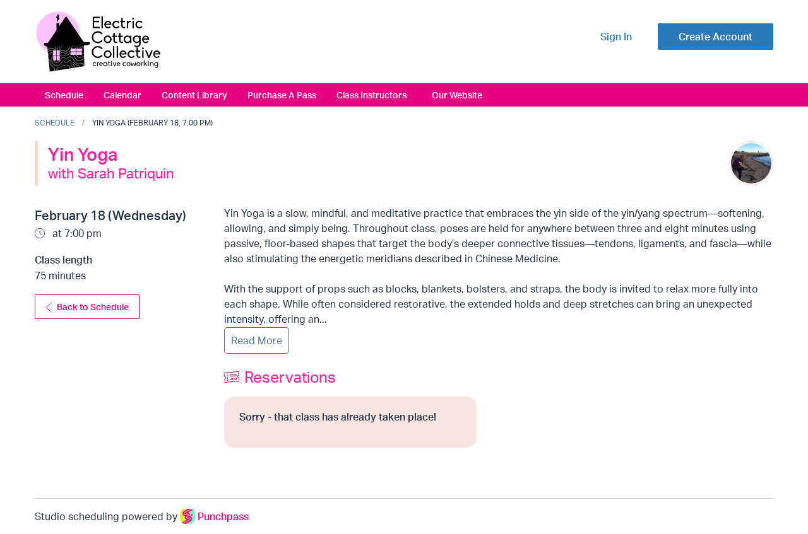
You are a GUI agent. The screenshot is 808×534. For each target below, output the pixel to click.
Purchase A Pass (281, 94)
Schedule (64, 94)
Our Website (457, 94)
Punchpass (223, 516)
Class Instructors (371, 94)
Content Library (194, 94)
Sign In (616, 36)
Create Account (715, 36)
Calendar (122, 94)
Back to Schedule (93, 306)
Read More (256, 340)
